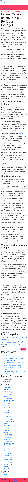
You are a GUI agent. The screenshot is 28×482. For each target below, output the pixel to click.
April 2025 (7, 387)
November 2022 (8, 439)
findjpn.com (4, 5)
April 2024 (7, 409)
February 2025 (8, 391)
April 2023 (7, 430)
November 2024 (8, 396)
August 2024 (7, 402)
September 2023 (9, 421)
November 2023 (8, 418)
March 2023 (7, 432)
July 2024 (7, 403)
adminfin (17, 11)
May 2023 (7, 428)
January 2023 (8, 436)
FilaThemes (17, 481)
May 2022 (7, 450)
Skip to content (4, 1)
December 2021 (8, 459)
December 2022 (8, 437)
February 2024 (8, 412)
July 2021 (7, 468)
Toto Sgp (5, 2)
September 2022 (9, 443)
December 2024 (8, 394)
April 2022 (7, 452)
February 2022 (8, 455)
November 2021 (8, 461)
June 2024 (7, 405)
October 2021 (8, 463)
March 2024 (7, 411)
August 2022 (7, 445)
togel (5, 476)
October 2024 (8, 398)
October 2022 (8, 441)
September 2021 (8, 464)
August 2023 (7, 423)
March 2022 (7, 454)
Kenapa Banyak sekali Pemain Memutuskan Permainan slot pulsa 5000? (13, 367)
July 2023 (7, 425)
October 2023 (8, 420)
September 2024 (9, 400)
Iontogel (21, 133)
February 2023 (8, 434)
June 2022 (7, 448)
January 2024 (8, 414)
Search (3, 346)
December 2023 (8, 416)
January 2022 (8, 457)
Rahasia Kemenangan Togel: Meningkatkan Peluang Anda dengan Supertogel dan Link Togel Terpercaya (12, 342)
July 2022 (7, 446)
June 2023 (7, 427)
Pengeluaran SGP (6, 381)
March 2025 (7, 389)
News (8, 332)
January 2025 (8, 393)
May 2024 (7, 407)
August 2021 (7, 466)
